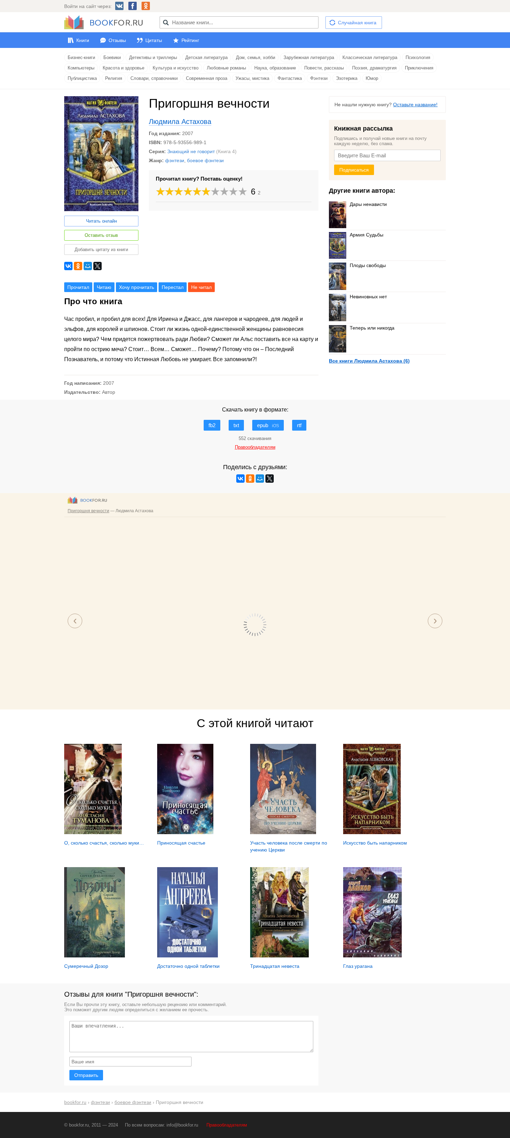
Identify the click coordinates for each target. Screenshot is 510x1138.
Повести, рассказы (324, 67)
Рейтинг (190, 40)
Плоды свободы (368, 265)
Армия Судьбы (366, 235)
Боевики (112, 57)
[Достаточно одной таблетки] (187, 955)
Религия (113, 78)
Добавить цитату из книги (101, 249)
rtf (299, 425)
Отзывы (117, 40)
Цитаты (153, 40)
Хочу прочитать (136, 287)
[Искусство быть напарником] (372, 832)
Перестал (173, 287)
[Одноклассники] (78, 266)
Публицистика (82, 78)
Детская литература (206, 57)
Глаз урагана (358, 966)
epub (268, 425)
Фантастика (290, 78)
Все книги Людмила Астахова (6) (369, 361)
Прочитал (78, 287)
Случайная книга (357, 22)
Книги (82, 40)
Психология (418, 57)
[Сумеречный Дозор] (94, 955)
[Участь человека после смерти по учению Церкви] (283, 832)
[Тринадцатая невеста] (279, 955)
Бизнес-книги (81, 57)
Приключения (419, 67)
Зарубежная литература (308, 57)
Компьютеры (81, 67)
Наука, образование (275, 67)
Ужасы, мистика (252, 78)
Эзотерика (346, 78)
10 (242, 191)
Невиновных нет (368, 296)
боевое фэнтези (205, 160)
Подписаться (354, 170)
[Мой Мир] (88, 266)
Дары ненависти (368, 204)
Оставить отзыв (101, 235)
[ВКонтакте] (68, 266)
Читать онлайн (101, 221)
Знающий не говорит (191, 151)
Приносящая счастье (181, 843)
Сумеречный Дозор (86, 966)
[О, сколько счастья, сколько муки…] (93, 832)
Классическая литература (369, 57)
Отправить (86, 1075)
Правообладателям (226, 1125)
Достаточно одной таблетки (188, 966)
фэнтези (174, 160)
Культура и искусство (175, 67)
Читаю (104, 287)
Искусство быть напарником (375, 843)
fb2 (212, 425)
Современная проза (206, 78)
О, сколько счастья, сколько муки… (104, 843)
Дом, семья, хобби (255, 57)
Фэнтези (319, 78)
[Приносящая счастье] (185, 832)
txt (236, 425)
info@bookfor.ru (182, 1125)
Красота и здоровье (123, 67)
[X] (97, 266)
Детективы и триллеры (153, 57)
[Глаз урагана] (372, 955)
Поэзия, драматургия (374, 67)
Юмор (372, 78)
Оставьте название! (415, 104)
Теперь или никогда (372, 328)
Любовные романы (226, 67)
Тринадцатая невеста (274, 966)
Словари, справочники (154, 78)
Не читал (201, 287)
